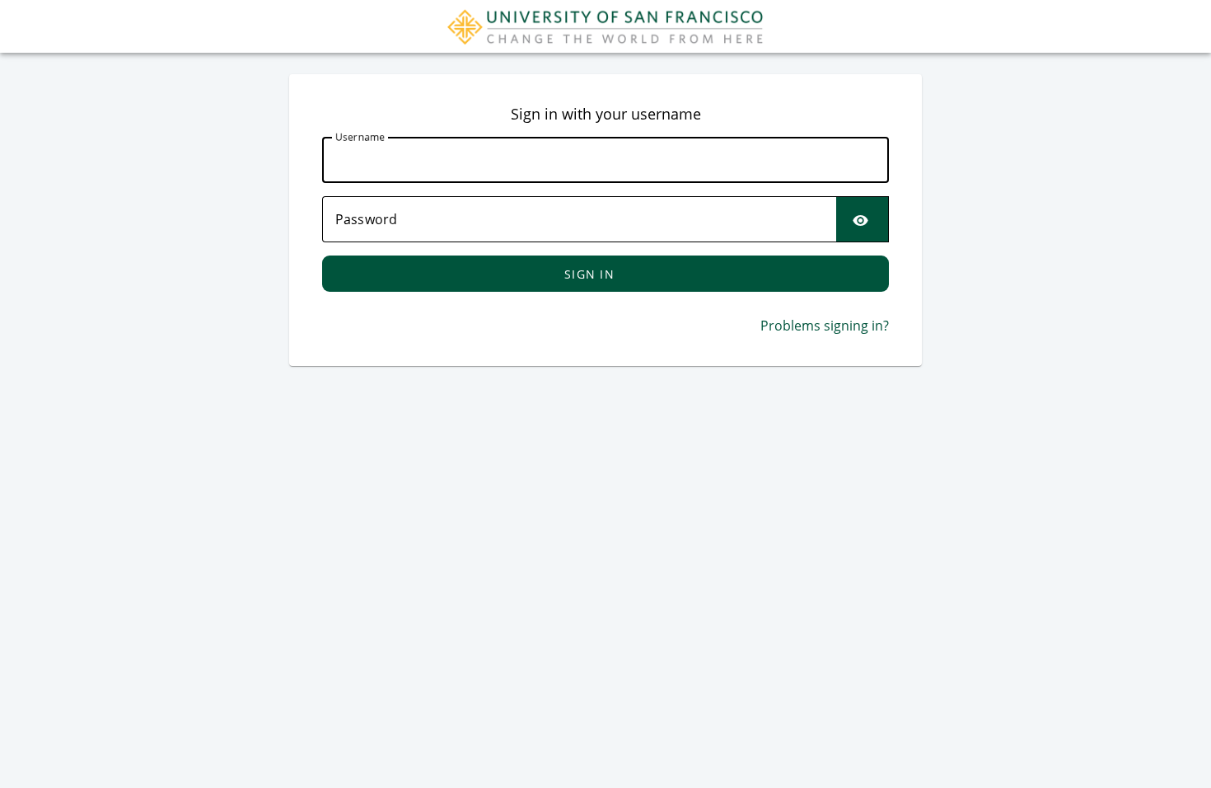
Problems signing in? (824, 326)
